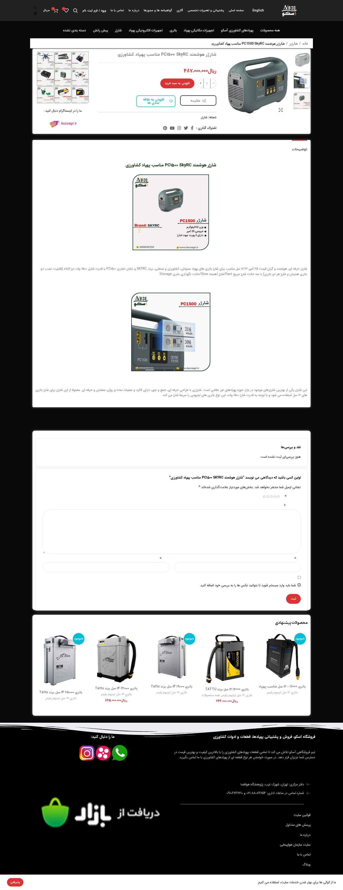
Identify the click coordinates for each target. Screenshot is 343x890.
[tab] (299, 147)
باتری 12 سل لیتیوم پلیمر (282, 692)
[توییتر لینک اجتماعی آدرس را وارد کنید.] (185, 128)
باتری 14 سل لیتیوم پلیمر (171, 692)
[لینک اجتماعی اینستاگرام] (179, 128)
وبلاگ (306, 864)
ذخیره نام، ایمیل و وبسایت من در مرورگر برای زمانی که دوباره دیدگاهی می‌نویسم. (240, 577)
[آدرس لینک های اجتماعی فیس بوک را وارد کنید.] (192, 128)
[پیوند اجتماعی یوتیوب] (172, 128)
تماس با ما (304, 854)
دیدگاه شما (292, 505)
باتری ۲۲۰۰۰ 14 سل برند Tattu (116, 688)
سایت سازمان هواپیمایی (295, 844)
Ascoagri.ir (69, 123)
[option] (302, 60)
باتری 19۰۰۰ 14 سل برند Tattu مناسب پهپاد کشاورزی (171, 688)
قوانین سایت (302, 815)
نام (297, 558)
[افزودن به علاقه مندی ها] (260, 649)
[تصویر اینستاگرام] (80, 60)
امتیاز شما (293, 496)
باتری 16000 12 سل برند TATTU (227, 689)
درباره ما (305, 834)
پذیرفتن (15, 882)
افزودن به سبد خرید (177, 83)
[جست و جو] (75, 10)
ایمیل (164, 558)
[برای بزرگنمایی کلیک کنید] (281, 110)
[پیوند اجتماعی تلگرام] (35, 14)
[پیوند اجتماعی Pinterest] (165, 128)
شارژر (293, 43)
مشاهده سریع (260, 639)
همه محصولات (211, 695)
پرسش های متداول (298, 824)
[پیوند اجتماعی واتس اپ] (35, 7)
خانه (305, 43)
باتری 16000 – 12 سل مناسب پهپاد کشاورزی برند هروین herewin (282, 688)
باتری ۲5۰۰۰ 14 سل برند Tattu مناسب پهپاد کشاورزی (60, 694)
